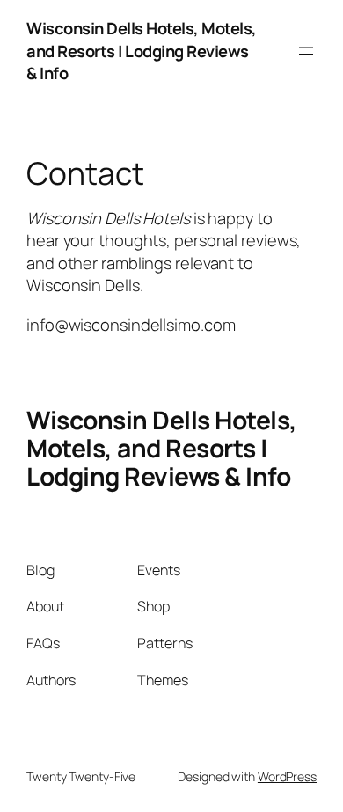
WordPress (287, 776)
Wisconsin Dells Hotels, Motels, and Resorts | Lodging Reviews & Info (141, 51)
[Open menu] (306, 51)
